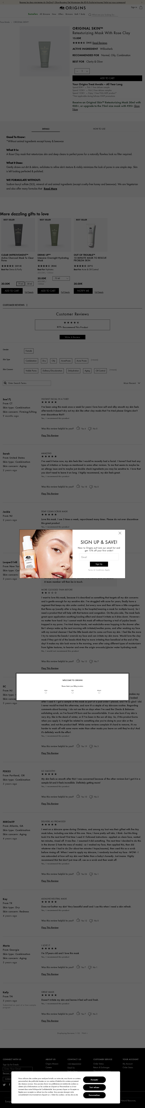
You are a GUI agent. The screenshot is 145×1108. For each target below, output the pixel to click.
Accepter (94, 1080)
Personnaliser (94, 1095)
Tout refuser (94, 1087)
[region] (65, 1087)
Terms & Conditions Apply (99, 570)
